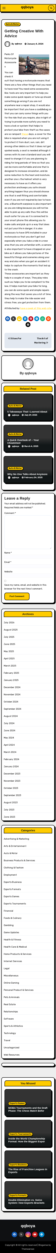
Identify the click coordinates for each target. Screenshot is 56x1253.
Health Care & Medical (15, 947)
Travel (7, 1040)
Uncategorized (11, 1047)
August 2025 (11, 629)
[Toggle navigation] (4, 8)
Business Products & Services (19, 860)
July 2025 (9, 637)
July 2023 (9, 809)
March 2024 (10, 752)
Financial (8, 911)
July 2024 (9, 723)
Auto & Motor (12, 24)
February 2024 (11, 759)
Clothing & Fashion (14, 867)
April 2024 (9, 745)
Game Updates (11, 932)
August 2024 (11, 716)
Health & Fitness (12, 939)
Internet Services (13, 961)
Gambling (9, 925)
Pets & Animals (12, 997)
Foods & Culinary (12, 918)
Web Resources (12, 1055)
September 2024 (12, 709)
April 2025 (9, 658)
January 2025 (11, 680)
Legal (7, 968)
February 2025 (11, 673)
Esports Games (11, 896)
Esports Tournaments (15, 903)
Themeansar (27, 1249)
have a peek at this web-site (36, 308)
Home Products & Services (18, 954)
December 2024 (12, 687)
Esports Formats (12, 889)
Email (7, 562)
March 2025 (10, 665)
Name (8, 552)
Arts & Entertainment (15, 846)
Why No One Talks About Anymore (27, 474)
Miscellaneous (11, 975)
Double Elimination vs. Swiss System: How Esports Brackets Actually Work (26, 1203)
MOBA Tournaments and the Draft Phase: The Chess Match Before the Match (27, 1111)
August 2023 (11, 802)
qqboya (27, 7)
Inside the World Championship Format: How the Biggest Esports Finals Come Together (27, 1141)
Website (8, 571)
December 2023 (12, 773)
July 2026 (9, 622)
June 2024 (9, 730)
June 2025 (9, 644)
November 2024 (12, 694)
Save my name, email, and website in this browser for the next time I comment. (25, 587)
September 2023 (12, 795)
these (25, 134)
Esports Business (13, 882)
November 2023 (12, 781)
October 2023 (11, 788)
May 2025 (9, 651)
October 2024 (11, 701)
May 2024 (9, 737)
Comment (10, 513)
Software (9, 1019)
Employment (10, 875)
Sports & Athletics (13, 1026)
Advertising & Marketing (16, 839)
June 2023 (9, 817)
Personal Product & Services (18, 990)
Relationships (11, 1011)
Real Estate (10, 1004)
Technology (10, 1033)
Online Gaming (11, 983)
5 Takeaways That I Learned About (27, 411)
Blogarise (43, 1245)
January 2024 (11, 766)
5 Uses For (15, 338)
